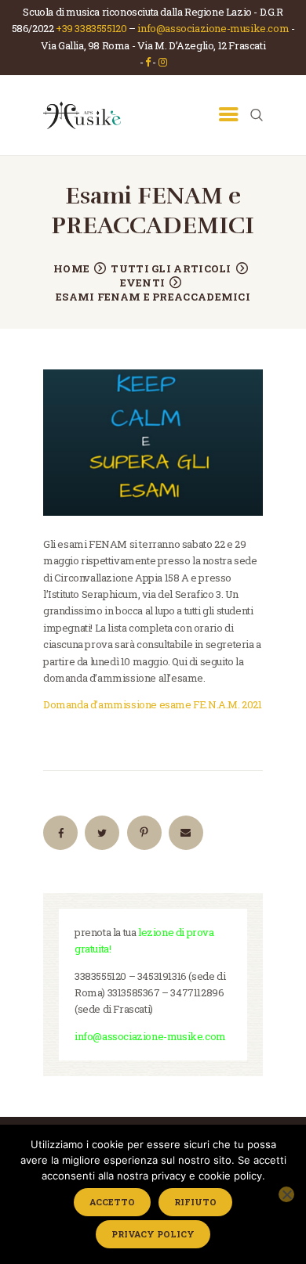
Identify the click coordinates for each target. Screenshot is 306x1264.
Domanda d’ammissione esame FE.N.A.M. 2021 (152, 704)
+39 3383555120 (91, 28)
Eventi (143, 282)
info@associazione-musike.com (213, 28)
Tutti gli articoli (171, 268)
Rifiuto (195, 1202)
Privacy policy (153, 1234)
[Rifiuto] (286, 1194)
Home (71, 268)
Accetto (112, 1202)
